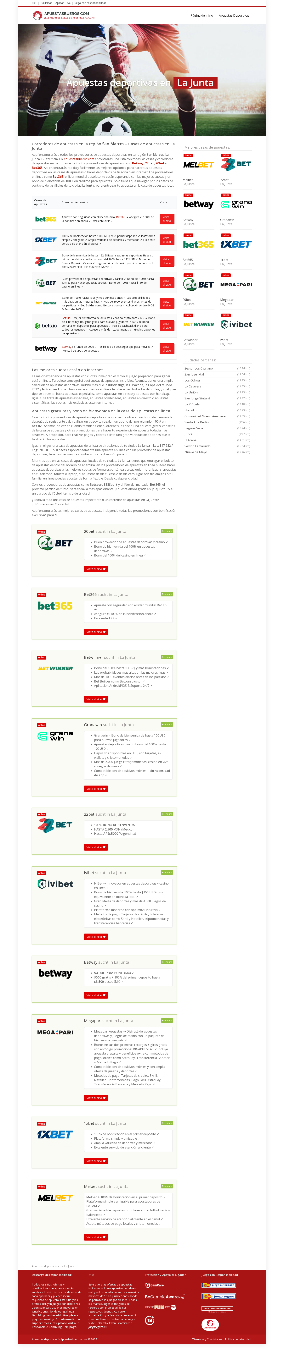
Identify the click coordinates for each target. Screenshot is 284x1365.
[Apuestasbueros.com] (65, 15)
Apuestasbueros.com (79, 159)
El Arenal (217, 440)
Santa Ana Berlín (217, 422)
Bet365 (37, 168)
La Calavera (217, 386)
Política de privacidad (238, 1339)
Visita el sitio (167, 219)
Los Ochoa (217, 380)
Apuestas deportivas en (46, 1266)
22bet (149, 163)
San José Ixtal (217, 374)
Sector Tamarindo (217, 446)
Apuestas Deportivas (234, 15)
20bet (160, 163)
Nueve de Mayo (217, 452)
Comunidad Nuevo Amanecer (217, 416)
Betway (138, 163)
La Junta (118, 531)
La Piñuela (217, 404)
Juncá (217, 434)
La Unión (217, 392)
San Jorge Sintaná (217, 398)
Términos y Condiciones (207, 1339)
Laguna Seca (217, 428)
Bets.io (66, 318)
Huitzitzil (217, 410)
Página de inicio (201, 15)
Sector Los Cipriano (217, 368)
